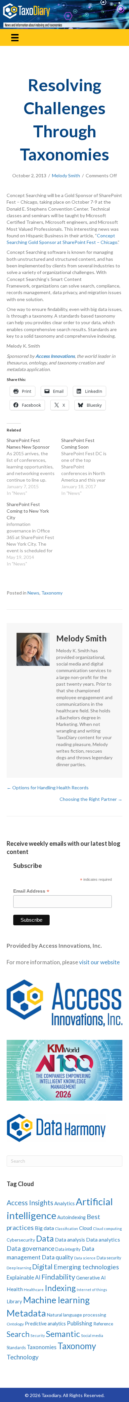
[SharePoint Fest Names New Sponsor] (34, 466)
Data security (109, 1257)
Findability (58, 1276)
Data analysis (70, 1240)
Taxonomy (52, 593)
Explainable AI (23, 1277)
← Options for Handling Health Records (48, 787)
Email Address (31, 891)
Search (18, 1334)
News (33, 593)
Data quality (57, 1257)
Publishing (79, 1323)
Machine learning (56, 1300)
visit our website (99, 962)
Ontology (15, 1323)
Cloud (85, 1228)
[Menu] (15, 37)
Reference (103, 1323)
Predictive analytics (45, 1323)
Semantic (63, 1334)
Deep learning (19, 1268)
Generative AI (91, 1278)
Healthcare (34, 1289)
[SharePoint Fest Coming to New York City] (34, 534)
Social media (92, 1335)
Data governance (30, 1248)
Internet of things (92, 1289)
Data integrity (68, 1249)
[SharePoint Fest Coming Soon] (88, 466)
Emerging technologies (86, 1267)
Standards (16, 1347)
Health (15, 1289)
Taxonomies (42, 1347)
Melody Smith (66, 175)
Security (37, 1335)
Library (14, 1301)
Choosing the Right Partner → (91, 799)
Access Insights (30, 1202)
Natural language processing (76, 1314)
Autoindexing (71, 1217)
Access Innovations (55, 356)
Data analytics (103, 1239)
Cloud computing (107, 1228)
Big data (44, 1228)
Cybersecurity (21, 1240)
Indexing (60, 1288)
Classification (66, 1228)
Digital (42, 1266)
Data (45, 1238)
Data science (85, 1258)
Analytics (64, 1203)
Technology (23, 1357)
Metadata (26, 1313)
